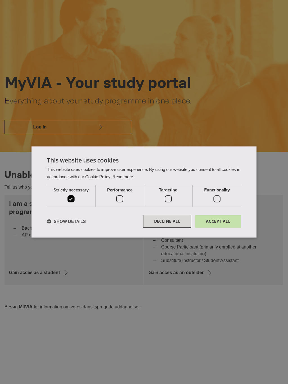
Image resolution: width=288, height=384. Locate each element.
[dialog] (144, 192)
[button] (66, 221)
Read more (122, 176)
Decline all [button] (167, 221)
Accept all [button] (218, 221)
